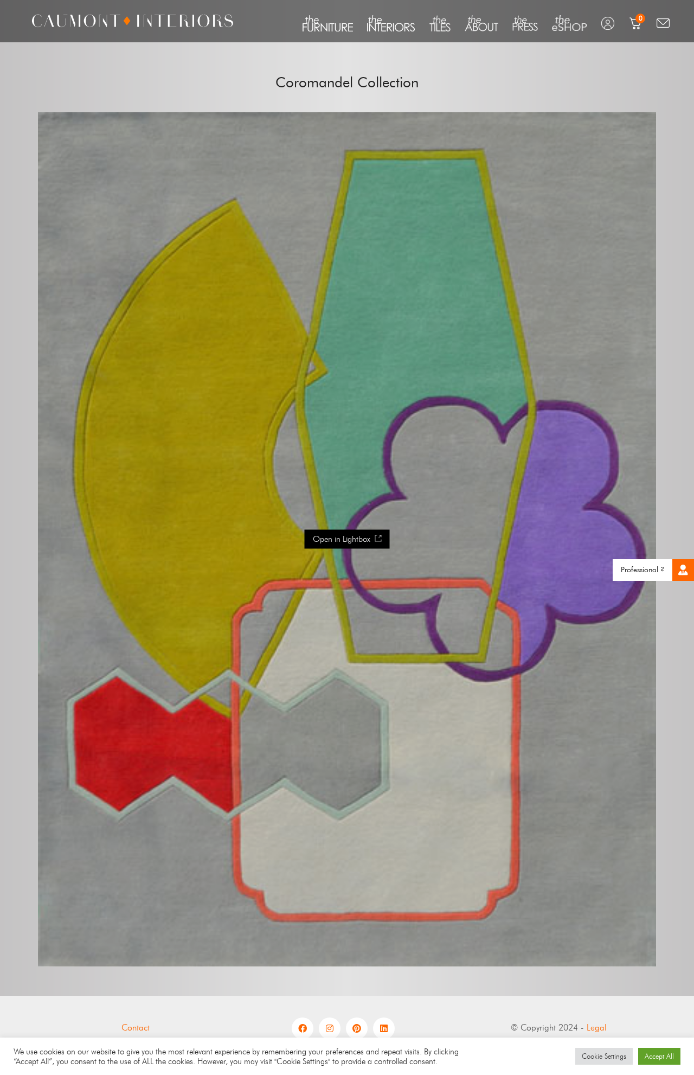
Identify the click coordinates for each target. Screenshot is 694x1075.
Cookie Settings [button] (604, 1056)
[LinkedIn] (384, 1028)
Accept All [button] (659, 1056)
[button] (683, 570)
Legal (597, 1027)
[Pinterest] (357, 1028)
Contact (135, 1027)
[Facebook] (302, 1028)
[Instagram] (329, 1028)
